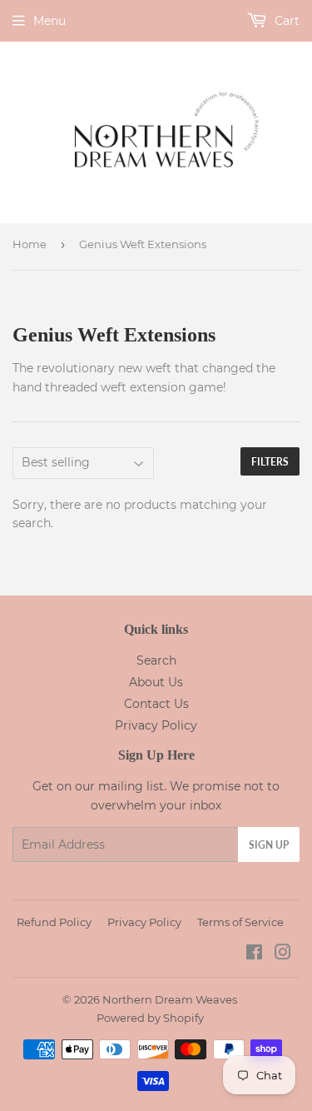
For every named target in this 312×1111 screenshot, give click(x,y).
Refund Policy (54, 922)
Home (29, 244)
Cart (285, 20)
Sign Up (269, 845)
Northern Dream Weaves (169, 999)
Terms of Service (240, 922)
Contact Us (156, 703)
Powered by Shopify (150, 1017)
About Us (156, 682)
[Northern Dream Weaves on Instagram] (283, 954)
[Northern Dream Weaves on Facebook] (254, 954)
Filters (270, 462)
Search (156, 660)
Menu (49, 20)
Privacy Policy (156, 725)
